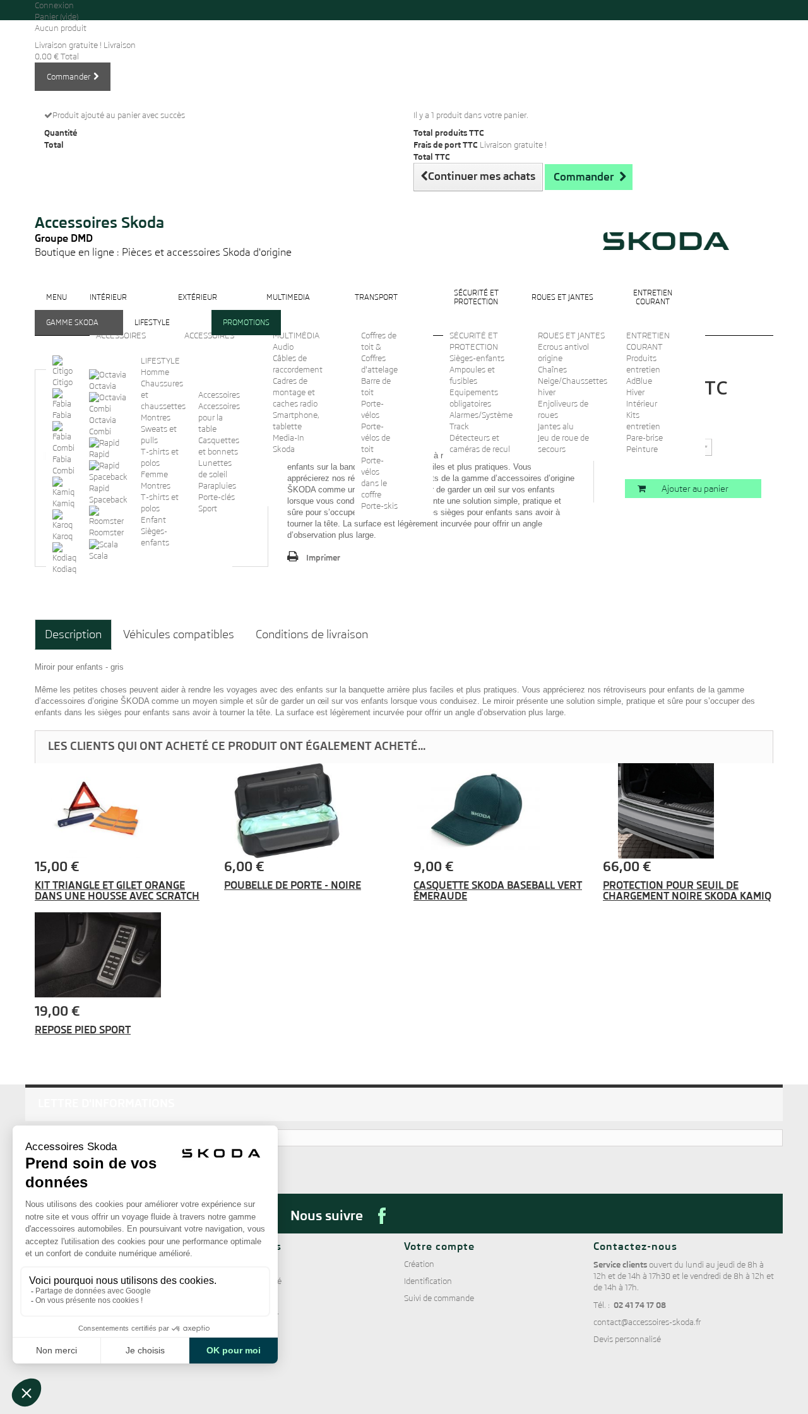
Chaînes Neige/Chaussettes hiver (572, 381)
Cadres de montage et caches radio (295, 392)
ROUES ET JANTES (571, 335)
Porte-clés (216, 497)
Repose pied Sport (83, 1030)
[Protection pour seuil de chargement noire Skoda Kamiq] (688, 811)
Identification (428, 1281)
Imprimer (323, 557)
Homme (155, 372)
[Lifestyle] (152, 332)
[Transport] (376, 307)
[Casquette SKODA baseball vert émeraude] (498, 811)
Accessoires (219, 395)
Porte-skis (379, 506)
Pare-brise (644, 438)
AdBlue (639, 381)
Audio (283, 347)
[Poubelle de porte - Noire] (309, 811)
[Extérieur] (197, 307)
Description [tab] (73, 634)
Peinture (642, 449)
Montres (155, 417)
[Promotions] (246, 332)
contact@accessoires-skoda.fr (647, 1322)
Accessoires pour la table (219, 417)
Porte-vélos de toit (375, 438)
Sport (207, 508)
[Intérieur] (108, 307)
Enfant (153, 520)
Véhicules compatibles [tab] (178, 634)
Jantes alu (556, 426)
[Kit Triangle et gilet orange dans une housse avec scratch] (120, 811)
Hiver (635, 392)
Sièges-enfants (476, 358)
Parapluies (217, 485)
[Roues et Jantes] (562, 307)
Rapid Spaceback (108, 494)
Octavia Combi (102, 425)
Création (419, 1264)
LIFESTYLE (160, 360)
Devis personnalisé (627, 1339)
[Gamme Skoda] (72, 332)
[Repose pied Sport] (120, 955)
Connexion (54, 5)
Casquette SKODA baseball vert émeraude (497, 890)
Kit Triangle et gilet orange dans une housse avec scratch (117, 890)
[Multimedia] (288, 307)
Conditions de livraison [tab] (312, 634)
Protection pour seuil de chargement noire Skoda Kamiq (687, 890)
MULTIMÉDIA (296, 335)
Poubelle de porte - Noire (292, 885)
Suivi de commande (439, 1298)
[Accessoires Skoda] (163, 196)
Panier (56, 16)
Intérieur (641, 403)
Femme (154, 474)
